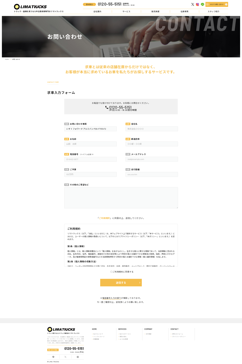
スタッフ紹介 (214, 11)
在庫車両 (184, 11)
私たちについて (98, 334)
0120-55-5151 (74, 348)
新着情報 (96, 339)
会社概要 (148, 334)
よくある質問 (124, 339)
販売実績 (155, 11)
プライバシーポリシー (179, 336)
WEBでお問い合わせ (217, 4)
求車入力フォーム (177, 334)
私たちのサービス (125, 334)
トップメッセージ (99, 336)
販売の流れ (123, 336)
